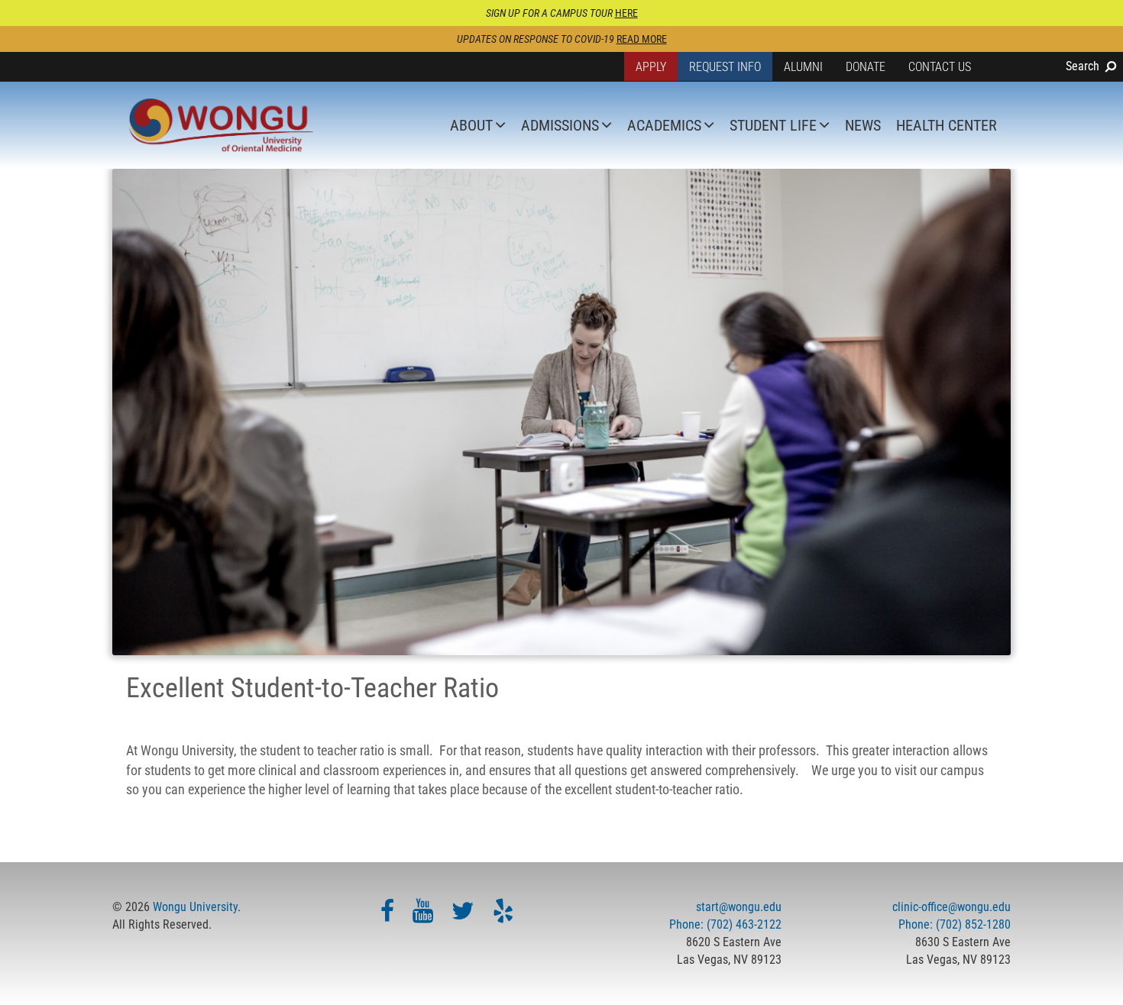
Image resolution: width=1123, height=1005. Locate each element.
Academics (664, 125)
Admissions (560, 125)
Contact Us (939, 67)
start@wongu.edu (739, 907)
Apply (651, 67)
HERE (626, 13)
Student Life (773, 125)
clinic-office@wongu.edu (951, 907)
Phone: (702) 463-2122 (725, 924)
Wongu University (195, 907)
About (471, 125)
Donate (865, 67)
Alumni (803, 67)
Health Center (946, 125)
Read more (642, 39)
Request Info (725, 67)
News (863, 125)
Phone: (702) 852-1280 (954, 924)
